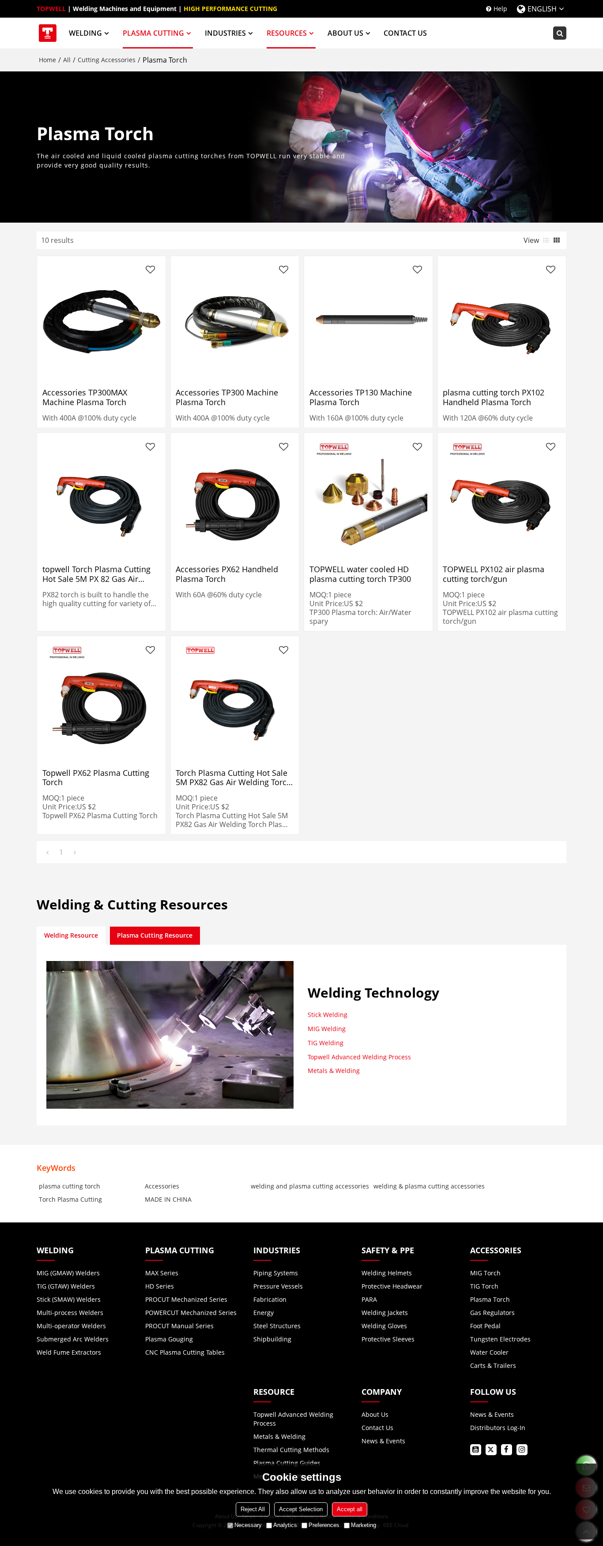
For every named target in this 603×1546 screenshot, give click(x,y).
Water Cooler (489, 1352)
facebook (506, 1449)
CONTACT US (405, 33)
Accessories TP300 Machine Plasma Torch (227, 397)
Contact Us (377, 1427)
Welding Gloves (384, 1326)
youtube (475, 1449)
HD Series (159, 1286)
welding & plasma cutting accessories (429, 1186)
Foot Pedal (485, 1326)
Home (47, 60)
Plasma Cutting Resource (154, 935)
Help (500, 8)
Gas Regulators (492, 1312)
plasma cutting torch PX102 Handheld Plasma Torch (493, 397)
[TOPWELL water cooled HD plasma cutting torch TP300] (368, 497)
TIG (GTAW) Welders (66, 1286)
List (546, 240)
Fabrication (269, 1299)
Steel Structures (277, 1326)
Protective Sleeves (388, 1339)
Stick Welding (327, 1014)
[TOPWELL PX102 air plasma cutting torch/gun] (502, 497)
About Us (375, 1414)
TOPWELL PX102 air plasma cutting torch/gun (493, 574)
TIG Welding (325, 1043)
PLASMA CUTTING (153, 33)
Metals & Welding (334, 1070)
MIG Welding (327, 1028)
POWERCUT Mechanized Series (191, 1312)
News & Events (383, 1441)
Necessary (248, 1525)
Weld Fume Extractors (69, 1352)
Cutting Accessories (107, 60)
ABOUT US (345, 33)
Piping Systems (275, 1273)
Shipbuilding (272, 1339)
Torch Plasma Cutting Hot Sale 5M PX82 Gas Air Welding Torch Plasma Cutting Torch (233, 777)
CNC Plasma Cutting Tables (185, 1352)
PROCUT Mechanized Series (186, 1299)
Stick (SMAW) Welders (69, 1299)
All (67, 60)
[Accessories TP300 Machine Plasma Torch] (235, 320)
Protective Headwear (392, 1286)
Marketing (363, 1525)
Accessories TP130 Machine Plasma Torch (360, 397)
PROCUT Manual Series (179, 1326)
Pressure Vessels (278, 1286)
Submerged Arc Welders (73, 1339)
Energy (263, 1312)
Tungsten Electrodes (500, 1339)
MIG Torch (485, 1273)
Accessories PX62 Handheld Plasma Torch (227, 574)
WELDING (85, 33)
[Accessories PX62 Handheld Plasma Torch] (235, 497)
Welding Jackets (385, 1312)
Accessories (162, 1186)
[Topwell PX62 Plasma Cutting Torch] (101, 700)
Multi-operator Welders (71, 1326)
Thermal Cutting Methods (291, 1449)
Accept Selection (301, 1509)
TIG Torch (484, 1286)
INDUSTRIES (225, 33)
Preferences (324, 1525)
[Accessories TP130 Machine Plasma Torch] (368, 320)
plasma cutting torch (69, 1186)
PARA (369, 1299)
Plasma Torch (490, 1299)
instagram (522, 1449)
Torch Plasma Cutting (70, 1199)
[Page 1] (47, 852)
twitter (491, 1449)
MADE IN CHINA (168, 1199)
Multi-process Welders (70, 1312)
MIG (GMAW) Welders (68, 1273)
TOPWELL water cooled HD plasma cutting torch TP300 (360, 574)
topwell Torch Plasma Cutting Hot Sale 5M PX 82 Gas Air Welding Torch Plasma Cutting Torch (98, 574)
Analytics (285, 1525)
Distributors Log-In (497, 1427)
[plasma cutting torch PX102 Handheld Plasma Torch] (502, 320)
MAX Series (161, 1273)
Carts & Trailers (493, 1365)
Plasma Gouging (169, 1339)
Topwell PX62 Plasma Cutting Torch (95, 777)
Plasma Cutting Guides (286, 1463)
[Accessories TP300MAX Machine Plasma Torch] (101, 320)
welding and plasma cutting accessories (310, 1186)
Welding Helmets (387, 1273)
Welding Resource (71, 935)
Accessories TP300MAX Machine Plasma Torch (84, 397)
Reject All (253, 1509)
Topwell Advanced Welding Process (359, 1057)
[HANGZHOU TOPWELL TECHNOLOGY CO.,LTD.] (48, 33)
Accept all (349, 1509)
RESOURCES (287, 33)
